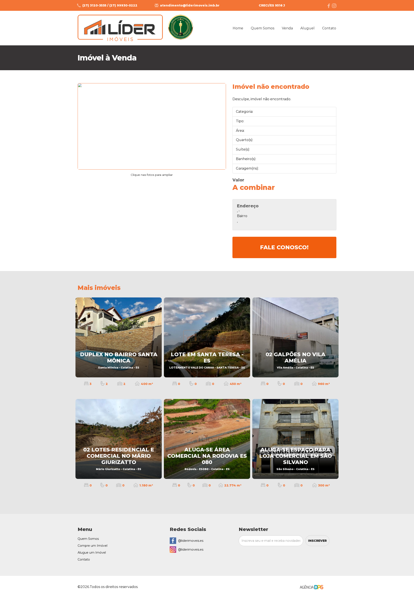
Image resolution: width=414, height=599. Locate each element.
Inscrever (317, 541)
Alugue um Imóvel (92, 553)
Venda (287, 28)
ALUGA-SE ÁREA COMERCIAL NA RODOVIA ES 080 (207, 458)
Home (238, 28)
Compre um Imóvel (92, 546)
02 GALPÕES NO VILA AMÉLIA (295, 360)
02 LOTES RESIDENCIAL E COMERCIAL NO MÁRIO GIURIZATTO (118, 458)
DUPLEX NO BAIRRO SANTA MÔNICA (118, 360)
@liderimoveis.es (190, 541)
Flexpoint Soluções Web (333, 587)
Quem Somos (262, 28)
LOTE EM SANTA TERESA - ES (207, 360)
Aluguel (307, 28)
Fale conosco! (284, 247)
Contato (329, 28)
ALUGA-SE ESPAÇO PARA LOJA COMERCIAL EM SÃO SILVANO (295, 458)
